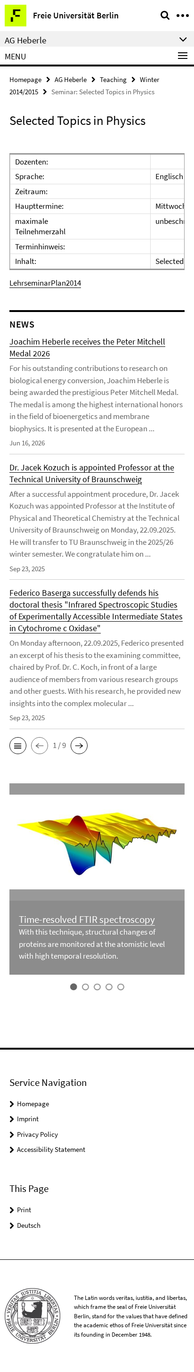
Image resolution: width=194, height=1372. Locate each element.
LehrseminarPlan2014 (45, 283)
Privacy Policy (37, 1134)
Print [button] (24, 1209)
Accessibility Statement (51, 1149)
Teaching (113, 79)
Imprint (28, 1118)
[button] (17, 745)
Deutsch (28, 1225)
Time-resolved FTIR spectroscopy (87, 919)
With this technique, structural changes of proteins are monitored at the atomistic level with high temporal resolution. (92, 944)
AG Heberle (71, 79)
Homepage (25, 79)
